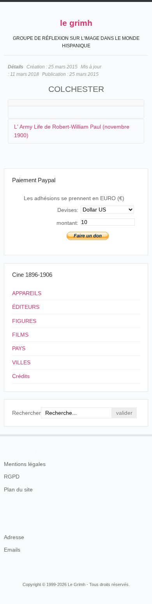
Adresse (14, 537)
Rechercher (26, 413)
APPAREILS (26, 293)
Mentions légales (25, 464)
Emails (12, 550)
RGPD (11, 476)
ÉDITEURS (25, 307)
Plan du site (18, 489)
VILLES (21, 362)
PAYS (18, 348)
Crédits (21, 376)
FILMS (20, 335)
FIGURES (24, 321)
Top (143, 434)
